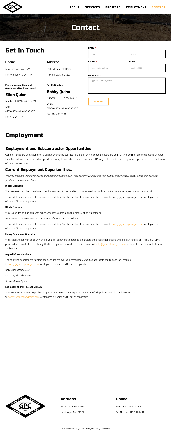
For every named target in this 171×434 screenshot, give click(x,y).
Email (92, 62)
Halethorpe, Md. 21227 (58, 74)
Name (92, 48)
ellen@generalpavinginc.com (20, 111)
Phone (131, 62)
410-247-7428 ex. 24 (25, 101)
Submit (98, 101)
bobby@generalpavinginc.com (62, 108)
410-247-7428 (23, 69)
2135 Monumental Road (59, 69)
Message (94, 75)
